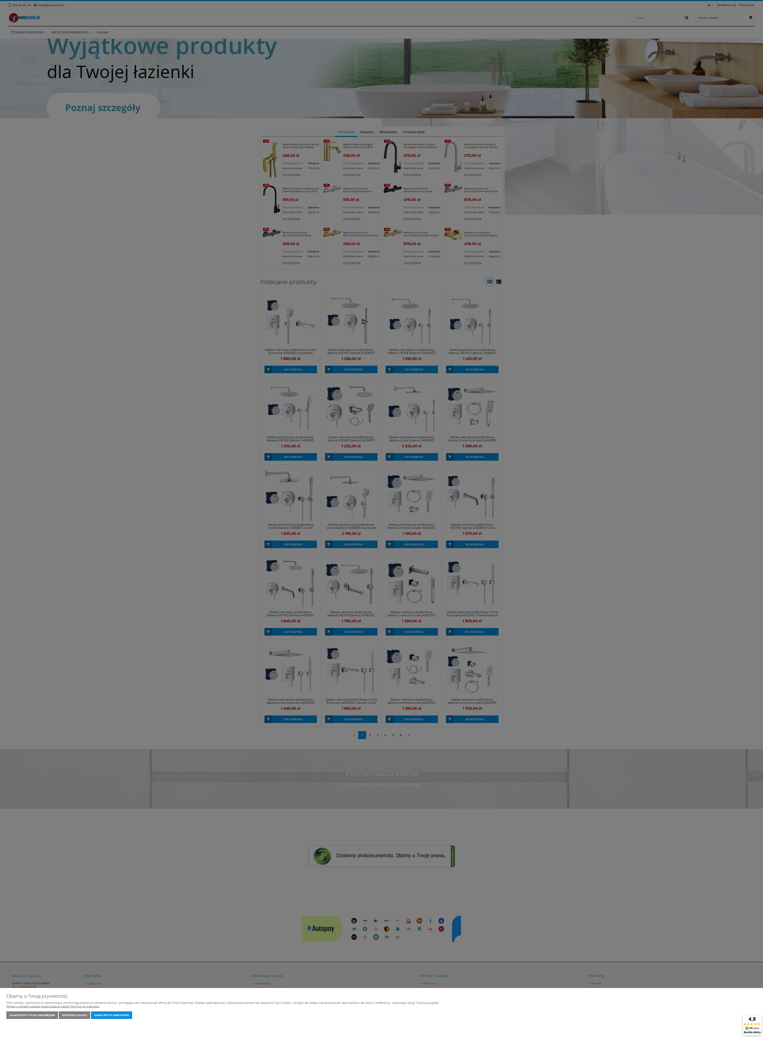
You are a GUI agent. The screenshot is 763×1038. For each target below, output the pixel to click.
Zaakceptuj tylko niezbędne (32, 1015)
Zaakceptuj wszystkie (111, 1015)
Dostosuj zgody (74, 1015)
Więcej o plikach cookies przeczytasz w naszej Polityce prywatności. (53, 1006)
